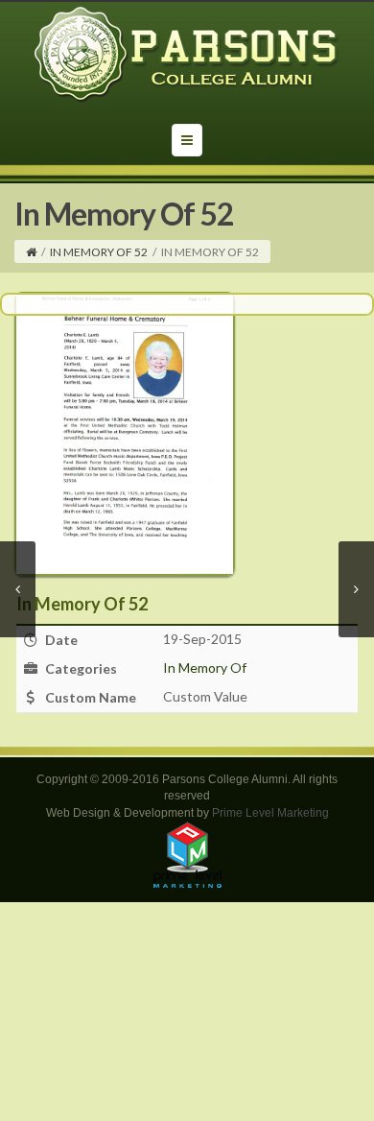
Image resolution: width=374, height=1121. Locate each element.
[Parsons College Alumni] (187, 55)
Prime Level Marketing (270, 813)
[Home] (31, 252)
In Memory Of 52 (99, 252)
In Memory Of (204, 667)
